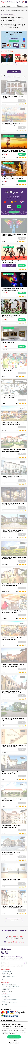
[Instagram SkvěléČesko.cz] (6, 952)
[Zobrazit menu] (26, 2)
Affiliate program (6, 989)
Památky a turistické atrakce (17, 10)
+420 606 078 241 (16, 937)
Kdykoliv (4, 76)
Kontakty (4, 997)
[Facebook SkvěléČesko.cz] (2, 952)
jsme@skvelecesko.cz (15, 942)
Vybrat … (24, 76)
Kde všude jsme (5, 996)
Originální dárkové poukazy (8, 976)
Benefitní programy (6, 971)
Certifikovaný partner (7, 991)
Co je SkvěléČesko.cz (7, 973)
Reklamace (4, 978)
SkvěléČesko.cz (5, 10)
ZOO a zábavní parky (17, 6)
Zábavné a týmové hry (6, 6)
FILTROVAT (15, 71)
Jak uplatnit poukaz (6, 974)
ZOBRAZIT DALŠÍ (14, 920)
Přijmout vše (14, 1036)
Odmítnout (14, 1040)
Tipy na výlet (5, 979)
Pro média (4, 1004)
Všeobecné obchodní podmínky (9, 1002)
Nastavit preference (14, 1042)
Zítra (14, 76)
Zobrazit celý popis (13, 27)
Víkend (18, 76)
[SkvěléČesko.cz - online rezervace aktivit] (8, 2)
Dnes (9, 76)
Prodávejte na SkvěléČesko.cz (9, 984)
